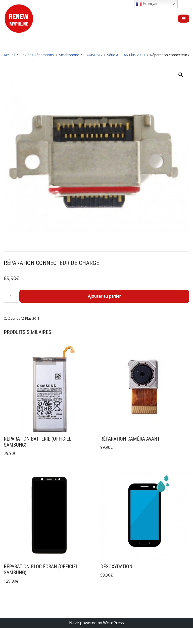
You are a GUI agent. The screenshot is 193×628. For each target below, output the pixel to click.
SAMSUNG (93, 54)
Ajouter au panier (104, 296)
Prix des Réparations (37, 54)
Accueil (9, 54)
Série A (112, 54)
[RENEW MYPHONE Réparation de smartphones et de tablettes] (19, 19)
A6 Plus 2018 (134, 54)
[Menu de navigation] (183, 19)
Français (150, 4)
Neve (74, 622)
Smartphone (69, 54)
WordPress (113, 622)
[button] (180, 74)
